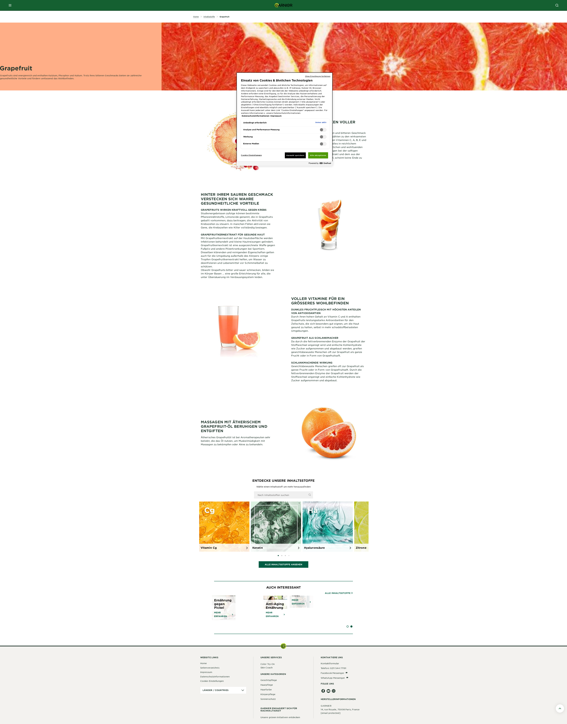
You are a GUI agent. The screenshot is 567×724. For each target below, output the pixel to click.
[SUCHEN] (557, 5)
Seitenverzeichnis (209, 667)
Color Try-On (267, 664)
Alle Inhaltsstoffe (338, 593)
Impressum (206, 672)
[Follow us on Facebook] (323, 691)
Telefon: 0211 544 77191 (333, 668)
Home (203, 663)
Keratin (257, 547)
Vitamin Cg (209, 547)
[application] (223, 690)
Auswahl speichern (295, 155)
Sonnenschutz (268, 699)
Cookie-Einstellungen (212, 681)
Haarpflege (266, 684)
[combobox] (283, 495)
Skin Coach (266, 667)
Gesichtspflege (268, 680)
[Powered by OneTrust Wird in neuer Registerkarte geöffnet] (320, 164)
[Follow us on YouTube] (328, 691)
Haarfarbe (266, 689)
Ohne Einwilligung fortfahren (317, 76)
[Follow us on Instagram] (333, 691)
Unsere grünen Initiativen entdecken (280, 717)
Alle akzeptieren (318, 155)
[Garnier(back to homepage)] (283, 5)
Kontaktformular (330, 663)
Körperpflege (267, 694)
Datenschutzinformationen (215, 676)
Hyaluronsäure (314, 547)
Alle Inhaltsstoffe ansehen (283, 564)
